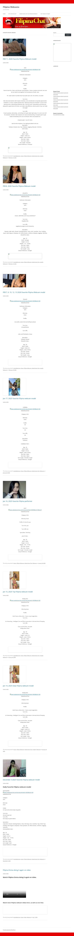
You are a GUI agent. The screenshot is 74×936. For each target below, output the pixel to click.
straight (41, 156)
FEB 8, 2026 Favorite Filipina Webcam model (19, 186)
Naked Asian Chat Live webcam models (28, 13)
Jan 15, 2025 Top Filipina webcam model (18, 592)
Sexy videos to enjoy (45, 13)
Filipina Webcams (11, 7)
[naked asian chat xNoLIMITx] (25, 195)
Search (54, 32)
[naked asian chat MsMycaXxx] (25, 600)
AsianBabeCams (17, 156)
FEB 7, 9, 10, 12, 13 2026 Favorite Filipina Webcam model (24, 292)
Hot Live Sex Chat (12, 13)
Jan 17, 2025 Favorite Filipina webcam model (19, 398)
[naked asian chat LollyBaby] (25, 409)
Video (25, 917)
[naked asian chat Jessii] (25, 510)
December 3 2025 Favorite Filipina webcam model (21, 780)
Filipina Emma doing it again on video (17, 870)
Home (4, 13)
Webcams (5, 157)
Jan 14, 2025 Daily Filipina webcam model (18, 686)
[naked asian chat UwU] (25, 69)
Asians (22, 156)
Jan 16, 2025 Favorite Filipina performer (17, 501)
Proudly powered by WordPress (9, 929)
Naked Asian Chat (35, 156)
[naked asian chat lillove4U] (25, 301)
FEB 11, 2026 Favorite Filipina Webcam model (19, 59)
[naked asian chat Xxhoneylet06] (18, 792)
